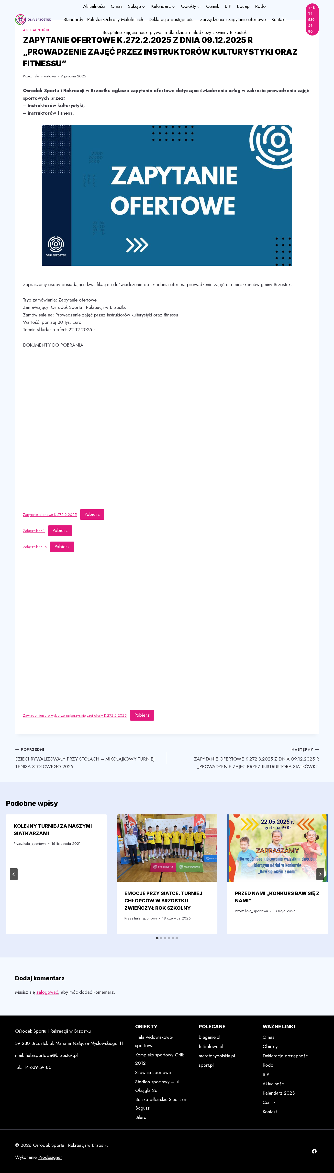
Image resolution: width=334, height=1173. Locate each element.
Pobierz (92, 514)
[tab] (157, 938)
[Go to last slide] (14, 874)
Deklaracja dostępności (171, 19)
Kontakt (278, 19)
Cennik (212, 6)
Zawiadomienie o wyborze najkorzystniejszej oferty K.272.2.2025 (75, 715)
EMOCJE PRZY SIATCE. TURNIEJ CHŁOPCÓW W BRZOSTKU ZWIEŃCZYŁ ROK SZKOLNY (163, 900)
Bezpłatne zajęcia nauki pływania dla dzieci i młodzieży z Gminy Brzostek (174, 32)
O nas (116, 6)
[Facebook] (314, 1151)
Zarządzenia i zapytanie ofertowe (233, 19)
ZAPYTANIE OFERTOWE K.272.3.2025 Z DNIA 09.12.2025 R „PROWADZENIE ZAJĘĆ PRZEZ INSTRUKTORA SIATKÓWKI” (256, 758)
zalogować (47, 992)
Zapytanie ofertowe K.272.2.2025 (50, 514)
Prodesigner (50, 1157)
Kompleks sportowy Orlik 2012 (159, 1059)
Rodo (260, 6)
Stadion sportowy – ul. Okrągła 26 (157, 1085)
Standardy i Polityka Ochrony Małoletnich (103, 19)
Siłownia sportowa (153, 1072)
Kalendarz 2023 (279, 1093)
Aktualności (94, 6)
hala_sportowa (44, 76)
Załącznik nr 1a (35, 547)
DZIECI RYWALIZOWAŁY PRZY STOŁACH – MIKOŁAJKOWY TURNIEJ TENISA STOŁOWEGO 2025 (85, 758)
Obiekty (270, 1046)
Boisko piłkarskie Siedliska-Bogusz (161, 1103)
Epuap (243, 6)
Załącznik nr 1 (34, 530)
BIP (228, 6)
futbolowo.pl (211, 1046)
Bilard (140, 1117)
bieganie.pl (209, 1037)
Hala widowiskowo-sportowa (154, 1041)
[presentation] (167, 848)
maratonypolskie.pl (217, 1055)
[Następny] (320, 874)
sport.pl (206, 1065)
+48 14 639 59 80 (311, 19)
